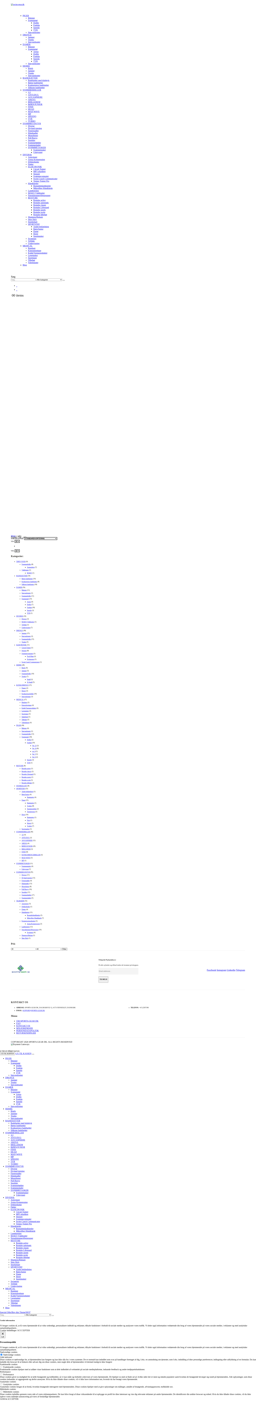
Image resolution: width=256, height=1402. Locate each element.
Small (29, 679)
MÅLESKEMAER (24, 1028)
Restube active (39, 200)
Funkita (36, 25)
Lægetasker (33, 255)
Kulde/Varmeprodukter (37, 253)
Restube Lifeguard (41, 207)
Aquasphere (31, 567)
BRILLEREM (34, 102)
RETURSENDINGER (26, 1033)
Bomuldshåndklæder (42, 186)
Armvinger (32, 157)
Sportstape (32, 258)
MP (29, 114)
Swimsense (30, 659)
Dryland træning (35, 128)
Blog (25, 265)
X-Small (29, 682)
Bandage (31, 248)
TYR (35, 30)
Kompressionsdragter (28, 921)
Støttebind (25, 717)
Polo (28, 820)
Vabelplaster (33, 262)
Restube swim (39, 212)
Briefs (30, 68)
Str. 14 (34, 748)
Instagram (221, 970)
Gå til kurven (7, 1054)
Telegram (240, 970)
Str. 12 (34, 746)
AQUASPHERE (35, 97)
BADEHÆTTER (30, 78)
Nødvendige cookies (12, 1355)
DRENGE (27, 35)
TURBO (31, 121)
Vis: (13, 541)
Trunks (31, 39)
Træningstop (31, 812)
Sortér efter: (17, 539)
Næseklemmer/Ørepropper (39, 195)
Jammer (31, 37)
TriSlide (31, 241)
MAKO (29, 573)
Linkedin (231, 970)
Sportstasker (38, 236)
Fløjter (30, 164)
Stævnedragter (34, 32)
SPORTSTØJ (34, 224)
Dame (35, 231)
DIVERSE (27, 155)
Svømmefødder (34, 143)
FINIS (30, 107)
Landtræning (33, 191)
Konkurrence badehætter (38, 85)
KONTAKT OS (23, 1026)
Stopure (36, 174)
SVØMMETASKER (37, 147)
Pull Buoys (32, 138)
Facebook (211, 970)
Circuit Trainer (39, 169)
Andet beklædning (41, 226)
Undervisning (33, 243)
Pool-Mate (30, 656)
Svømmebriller (26, 564)
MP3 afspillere (39, 171)
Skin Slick (32, 219)
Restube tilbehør (40, 215)
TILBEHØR (20, 901)
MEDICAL (28, 246)
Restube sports (39, 210)
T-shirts (29, 806)
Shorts (29, 823)
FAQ (18, 1023)
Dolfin (36, 23)
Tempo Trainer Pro (41, 181)
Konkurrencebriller (28, 694)
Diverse (31, 126)
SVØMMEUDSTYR (32, 123)
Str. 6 (34, 757)
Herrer (24, 691)
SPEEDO (32, 116)
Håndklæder (33, 183)
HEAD (31, 109)
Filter (64, 949)
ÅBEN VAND (21, 561)
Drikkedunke (33, 162)
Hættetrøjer (30, 797)
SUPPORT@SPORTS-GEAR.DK (34, 1010)
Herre (35, 234)
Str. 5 (34, 754)
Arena (36, 51)
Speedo (36, 28)
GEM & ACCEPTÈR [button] (9, 1399)
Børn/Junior (38, 229)
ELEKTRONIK (35, 167)
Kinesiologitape (34, 250)
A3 (29, 92)
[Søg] (64, 280)
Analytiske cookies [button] (8, 1382)
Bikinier (31, 18)
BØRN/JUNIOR (35, 104)
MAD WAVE (34, 111)
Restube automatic (41, 203)
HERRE (26, 66)
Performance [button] (5, 1372)
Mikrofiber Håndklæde (43, 188)
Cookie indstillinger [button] (8, 1330)
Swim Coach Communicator (45, 179)
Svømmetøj (33, 20)
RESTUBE (33, 198)
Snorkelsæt (32, 222)
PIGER (26, 16)
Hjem (13, 536)
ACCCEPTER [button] (23, 1330)
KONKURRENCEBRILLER (31, 855)
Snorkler (31, 140)
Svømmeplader (34, 145)
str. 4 (33, 751)
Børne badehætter (35, 83)
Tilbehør (31, 260)
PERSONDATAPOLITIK (27, 1030)
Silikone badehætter (36, 87)
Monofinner (33, 135)
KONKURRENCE (22, 685)
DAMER (27, 44)
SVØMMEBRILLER (32, 90)
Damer (24, 688)
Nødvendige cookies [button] (8, 1352)
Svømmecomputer (41, 176)
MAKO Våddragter (36, 193)
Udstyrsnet (37, 152)
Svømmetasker (39, 150)
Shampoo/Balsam (35, 217)
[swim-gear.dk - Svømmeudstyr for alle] (17, 4)
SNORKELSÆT (21, 786)
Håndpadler (33, 133)
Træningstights (31, 809)
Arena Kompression (36, 159)
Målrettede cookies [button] (8, 1389)
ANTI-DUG (33, 95)
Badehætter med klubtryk (38, 80)
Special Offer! (6, 1312)
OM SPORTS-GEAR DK (27, 1021)
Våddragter (25, 570)
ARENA (32, 99)
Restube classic (39, 205)
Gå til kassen (23, 1053)
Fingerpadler (33, 131)
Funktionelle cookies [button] (8, 1364)
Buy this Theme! (21, 1312)
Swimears (32, 238)
